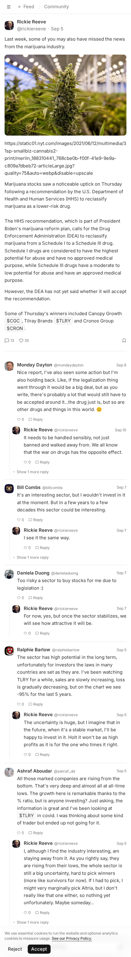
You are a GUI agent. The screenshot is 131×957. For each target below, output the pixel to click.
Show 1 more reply (33, 472)
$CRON (15, 328)
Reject (15, 949)
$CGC (13, 321)
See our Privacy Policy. (72, 938)
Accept (39, 949)
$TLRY (63, 321)
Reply (38, 419)
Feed (28, 6)
